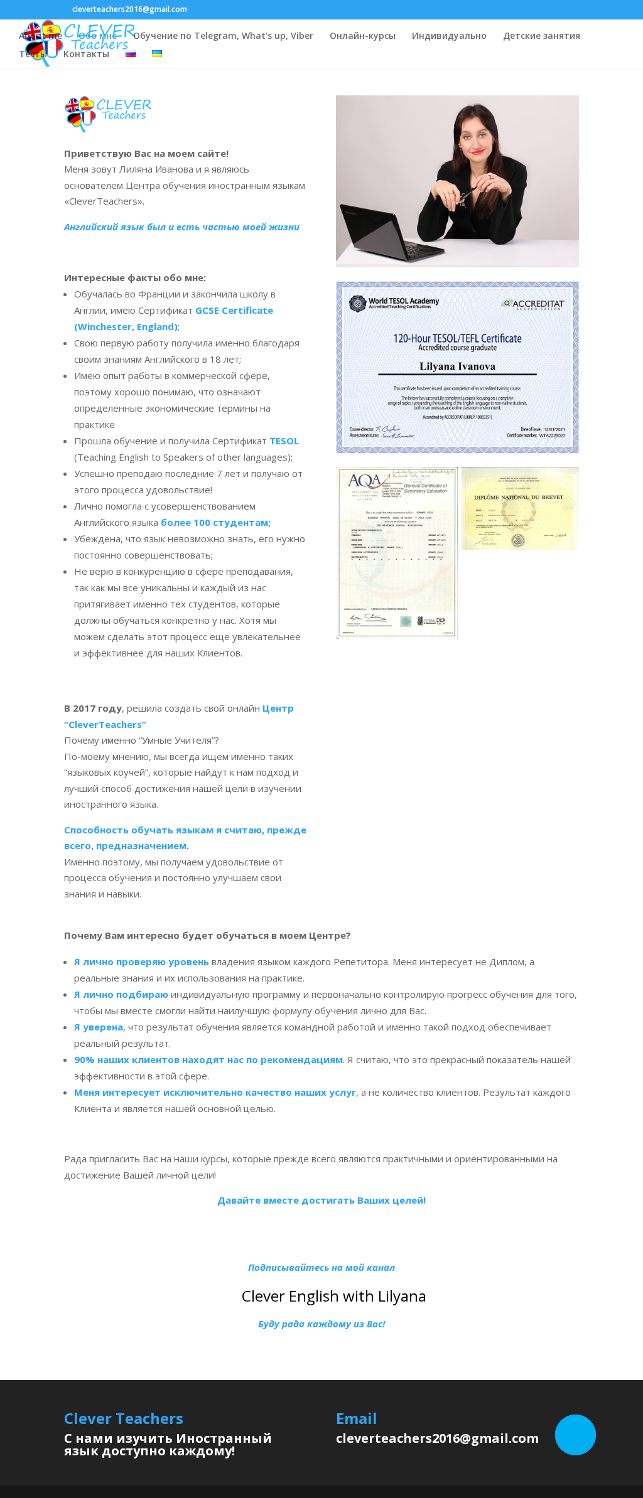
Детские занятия (541, 36)
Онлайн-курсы (363, 36)
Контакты (86, 55)
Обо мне (97, 36)
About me (40, 36)
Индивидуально (449, 36)
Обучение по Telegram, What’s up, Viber (223, 36)
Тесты (33, 55)
